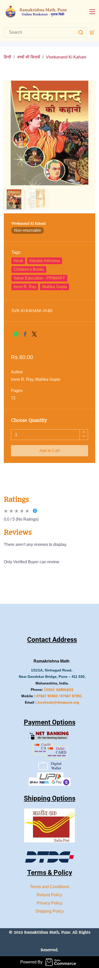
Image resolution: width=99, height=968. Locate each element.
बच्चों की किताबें (28, 57)
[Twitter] (34, 334)
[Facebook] (25, 334)
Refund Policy (49, 895)
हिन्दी (7, 57)
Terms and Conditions (49, 887)
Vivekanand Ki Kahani (66, 57)
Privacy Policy (49, 903)
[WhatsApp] (16, 334)
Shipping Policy (49, 911)
